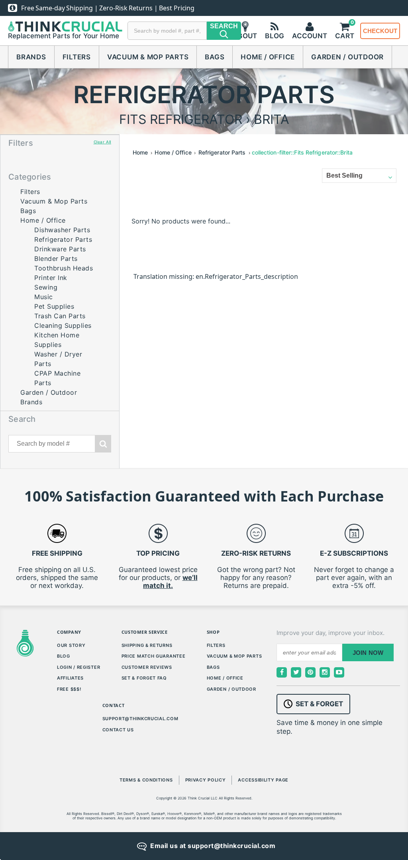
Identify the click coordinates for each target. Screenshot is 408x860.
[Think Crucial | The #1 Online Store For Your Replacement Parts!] (65, 27)
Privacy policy (205, 780)
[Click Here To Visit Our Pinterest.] (310, 672)
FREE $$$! (69, 689)
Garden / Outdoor (347, 57)
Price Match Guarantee (154, 656)
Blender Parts (56, 259)
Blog (63, 656)
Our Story (71, 645)
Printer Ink (50, 278)
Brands (31, 57)
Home (140, 152)
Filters (77, 57)
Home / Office (268, 57)
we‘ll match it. (170, 582)
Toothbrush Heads (63, 268)
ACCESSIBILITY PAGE (263, 780)
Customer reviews (147, 667)
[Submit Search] (103, 444)
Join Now (368, 652)
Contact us (118, 730)
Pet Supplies (54, 306)
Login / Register (78, 667)
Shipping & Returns (147, 645)
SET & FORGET (319, 704)
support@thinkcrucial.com (140, 718)
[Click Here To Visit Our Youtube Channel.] (339, 672)
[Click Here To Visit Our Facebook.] (282, 672)
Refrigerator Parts (63, 239)
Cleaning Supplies (63, 325)
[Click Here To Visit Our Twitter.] (296, 672)
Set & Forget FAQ (144, 678)
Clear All (102, 141)
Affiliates (70, 678)
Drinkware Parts (60, 249)
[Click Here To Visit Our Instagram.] (325, 672)
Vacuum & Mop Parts (148, 57)
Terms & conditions (146, 780)
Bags (214, 57)
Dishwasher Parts (62, 230)
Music (43, 297)
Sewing (45, 287)
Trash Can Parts (60, 316)
